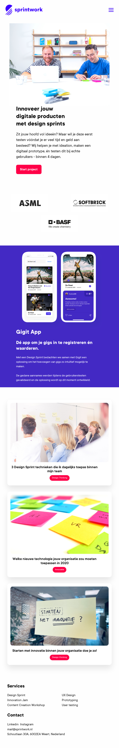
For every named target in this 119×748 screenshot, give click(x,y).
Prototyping (70, 700)
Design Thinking (59, 478)
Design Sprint (16, 695)
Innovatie (59, 569)
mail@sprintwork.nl (20, 729)
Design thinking (59, 657)
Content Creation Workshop (26, 705)
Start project (29, 169)
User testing (70, 705)
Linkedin (13, 724)
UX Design (68, 695)
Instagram (27, 724)
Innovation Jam (17, 700)
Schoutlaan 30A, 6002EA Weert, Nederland (36, 734)
